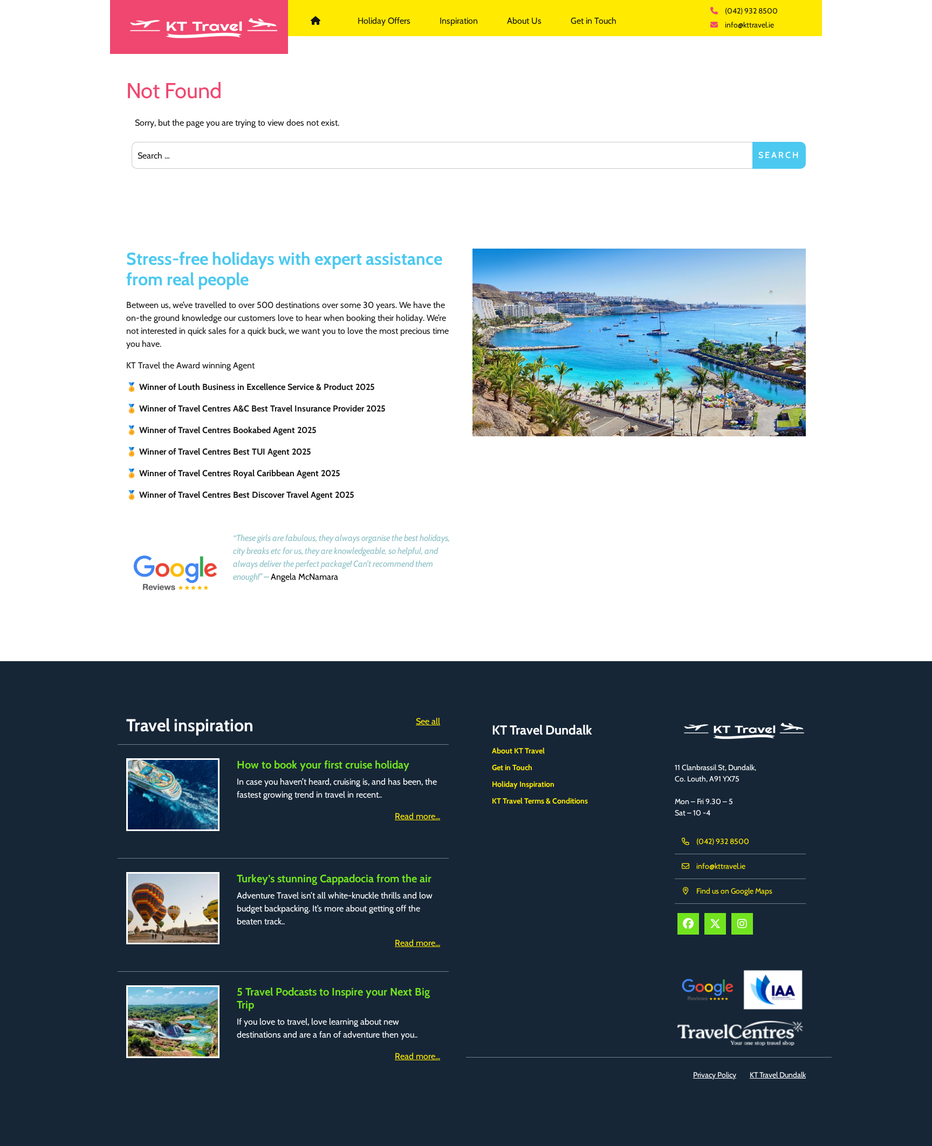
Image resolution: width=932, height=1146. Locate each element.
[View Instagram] (742, 924)
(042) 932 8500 (751, 11)
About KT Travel (518, 751)
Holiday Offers (384, 21)
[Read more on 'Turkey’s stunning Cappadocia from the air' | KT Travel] (173, 908)
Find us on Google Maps (734, 891)
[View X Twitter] (715, 924)
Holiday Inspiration (523, 784)
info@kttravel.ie (749, 25)
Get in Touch (593, 21)
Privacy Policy (714, 1075)
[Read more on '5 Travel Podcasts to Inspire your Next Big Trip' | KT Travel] (173, 1021)
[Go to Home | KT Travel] (199, 27)
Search (779, 155)
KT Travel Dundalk (321, 21)
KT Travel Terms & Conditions (540, 801)
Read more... (417, 816)
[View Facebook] (688, 924)
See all (428, 721)
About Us (524, 21)
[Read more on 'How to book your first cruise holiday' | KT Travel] (173, 794)
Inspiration (459, 21)
